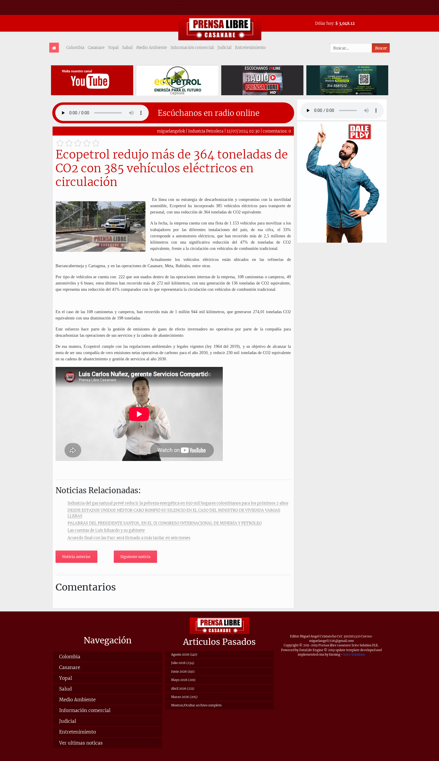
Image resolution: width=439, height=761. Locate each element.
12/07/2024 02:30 (243, 131)
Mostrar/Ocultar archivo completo (196, 705)
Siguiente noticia (135, 556)
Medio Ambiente (151, 47)
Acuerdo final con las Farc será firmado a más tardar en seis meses (128, 537)
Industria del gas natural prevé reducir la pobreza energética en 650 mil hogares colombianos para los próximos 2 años (177, 503)
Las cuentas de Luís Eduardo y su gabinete (106, 530)
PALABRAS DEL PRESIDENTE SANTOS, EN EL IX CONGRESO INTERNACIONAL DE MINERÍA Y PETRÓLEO (164, 523)
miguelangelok (171, 131)
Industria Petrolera (206, 131)
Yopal (113, 47)
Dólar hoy (324, 23)
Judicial (224, 47)
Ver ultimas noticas (81, 743)
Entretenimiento (250, 47)
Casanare (96, 47)
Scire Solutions (354, 655)
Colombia (75, 47)
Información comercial (192, 47)
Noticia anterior (76, 556)
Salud (127, 47)
